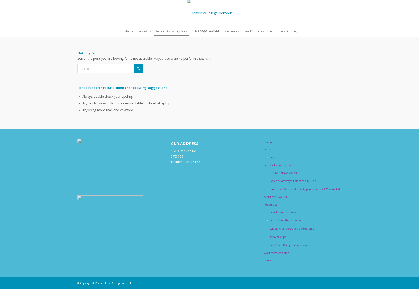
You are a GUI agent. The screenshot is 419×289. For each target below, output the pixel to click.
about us (270, 149)
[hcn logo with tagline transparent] (209, 13)
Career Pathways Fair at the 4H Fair (293, 181)
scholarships (278, 237)
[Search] (294, 31)
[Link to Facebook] (312, 13)
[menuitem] (129, 31)
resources (271, 204)
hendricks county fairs (279, 165)
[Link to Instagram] (331, 13)
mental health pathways (286, 220)
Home (268, 142)
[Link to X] (318, 13)
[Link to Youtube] (338, 13)
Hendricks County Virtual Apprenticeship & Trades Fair (305, 189)
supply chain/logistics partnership (292, 229)
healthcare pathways (284, 212)
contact (269, 260)
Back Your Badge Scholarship (289, 245)
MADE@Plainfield (275, 197)
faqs (273, 157)
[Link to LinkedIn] (325, 13)
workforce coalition (276, 253)
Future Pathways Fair (283, 173)
